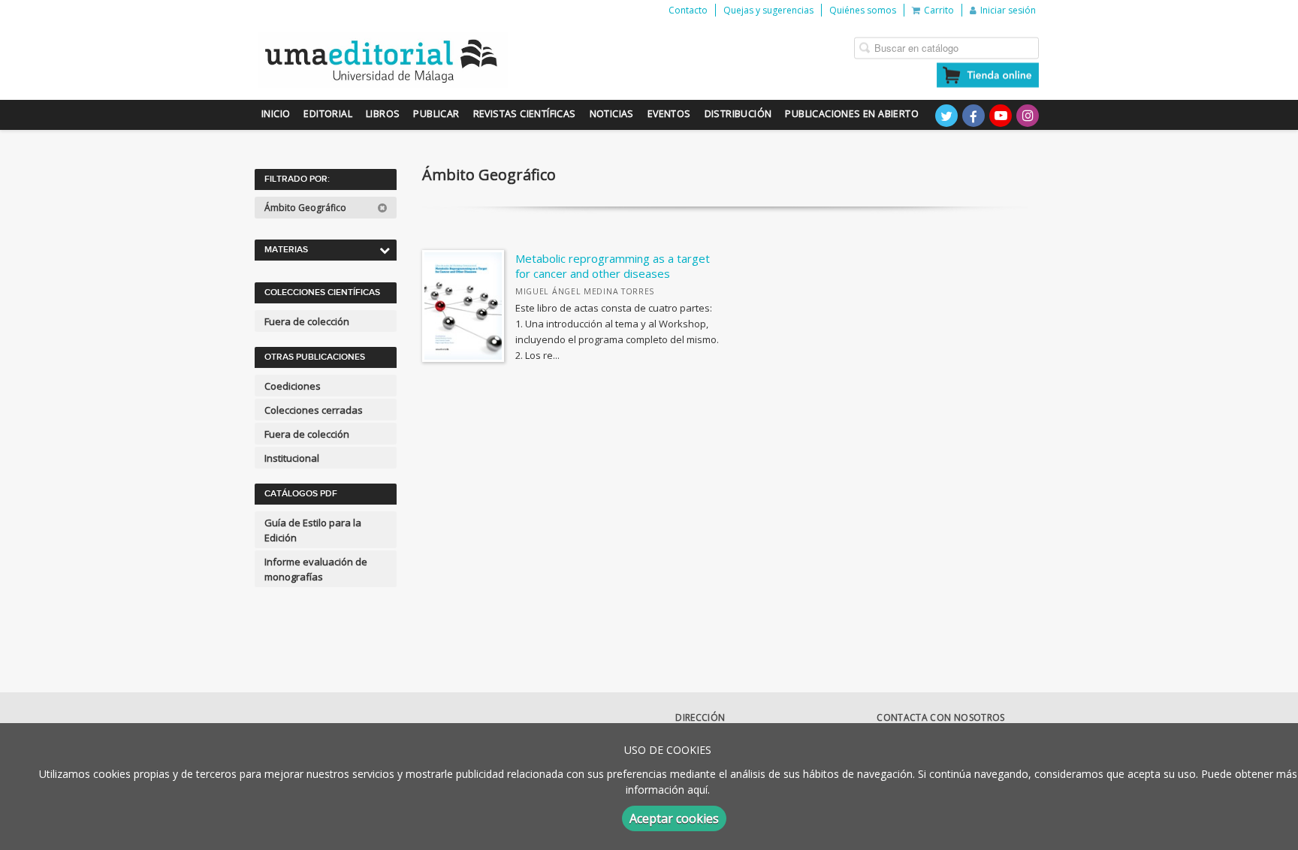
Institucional (291, 458)
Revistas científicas (524, 113)
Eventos (669, 113)
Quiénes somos (862, 10)
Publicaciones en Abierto (852, 113)
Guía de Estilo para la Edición (312, 530)
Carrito (939, 10)
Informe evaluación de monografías (315, 569)
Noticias (612, 113)
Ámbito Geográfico (306, 207)
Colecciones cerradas (313, 410)
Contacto (688, 10)
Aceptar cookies (674, 818)
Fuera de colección (306, 321)
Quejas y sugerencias (768, 10)
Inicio (275, 113)
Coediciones (292, 386)
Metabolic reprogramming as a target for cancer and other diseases (612, 266)
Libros (383, 113)
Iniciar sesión (1008, 10)
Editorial (327, 113)
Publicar (436, 113)
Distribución (738, 113)
